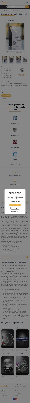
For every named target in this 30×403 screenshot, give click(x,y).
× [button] (23, 190)
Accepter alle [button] (15, 204)
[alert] (15, 201)
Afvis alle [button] (15, 208)
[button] (15, 211)
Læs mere (18, 201)
